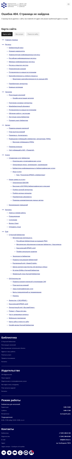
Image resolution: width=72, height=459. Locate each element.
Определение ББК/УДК (20, 183)
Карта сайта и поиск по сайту (19, 321)
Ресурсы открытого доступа (18, 65)
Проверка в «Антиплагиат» (18, 135)
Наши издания (5, 378)
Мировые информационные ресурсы (22, 62)
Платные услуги (6, 355)
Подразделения (14, 216)
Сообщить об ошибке (18, 446)
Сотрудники (13, 220)
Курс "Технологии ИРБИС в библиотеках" (30, 175)
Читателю (8, 92)
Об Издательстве (15, 278)
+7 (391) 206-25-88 (65, 436)
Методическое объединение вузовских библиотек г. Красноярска (38, 244)
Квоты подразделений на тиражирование (27, 292)
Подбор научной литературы (23, 190)
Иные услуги (17, 172)
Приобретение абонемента (22, 197)
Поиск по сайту (33, 34)
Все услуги (19, 34)
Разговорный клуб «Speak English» (25, 263)
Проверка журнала (15, 147)
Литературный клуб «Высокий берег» (22, 307)
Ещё (6, 231)
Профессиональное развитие (26, 251)
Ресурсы (8, 44)
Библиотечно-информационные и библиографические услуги (34, 168)
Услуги (7, 155)
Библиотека (9, 337)
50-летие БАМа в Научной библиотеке (26, 270)
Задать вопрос (5, 446)
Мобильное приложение (17, 318)
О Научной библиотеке (17, 235)
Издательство (10, 370)
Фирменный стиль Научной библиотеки (26, 274)
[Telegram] (9, 452)
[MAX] (26, 452)
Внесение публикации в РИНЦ (23, 142)
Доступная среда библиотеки (19, 117)
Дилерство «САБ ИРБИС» (18, 300)
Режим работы (11, 400)
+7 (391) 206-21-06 (65, 433)
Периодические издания (17, 69)
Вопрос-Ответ (14, 223)
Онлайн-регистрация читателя (23, 98)
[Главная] (15, 5)
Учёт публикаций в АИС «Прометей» (21, 150)
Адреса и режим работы (17, 213)
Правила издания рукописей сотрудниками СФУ (29, 281)
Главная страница (11, 40)
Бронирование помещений (18, 205)
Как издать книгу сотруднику (10, 384)
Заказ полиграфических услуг (23, 289)
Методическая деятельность (22, 238)
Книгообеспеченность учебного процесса (23, 76)
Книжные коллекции (16, 87)
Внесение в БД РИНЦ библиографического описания (31, 186)
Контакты (8, 210)
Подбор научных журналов (22, 193)
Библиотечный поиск (16, 48)
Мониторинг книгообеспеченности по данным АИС (30, 79)
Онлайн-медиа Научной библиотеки (21, 325)
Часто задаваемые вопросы (19, 314)
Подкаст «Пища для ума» (18, 311)
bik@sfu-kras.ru (65, 440)
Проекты (16, 296)
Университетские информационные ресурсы (24, 55)
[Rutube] (31, 452)
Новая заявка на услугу (17, 179)
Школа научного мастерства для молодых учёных (30, 267)
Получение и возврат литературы (20, 103)
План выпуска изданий (17, 132)
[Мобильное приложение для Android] (20, 452)
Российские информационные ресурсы (22, 58)
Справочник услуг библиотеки (19, 158)
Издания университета (17, 51)
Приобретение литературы (18, 84)
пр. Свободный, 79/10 (63, 443)
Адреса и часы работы (8, 351)
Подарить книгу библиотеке (18, 120)
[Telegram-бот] (14, 452)
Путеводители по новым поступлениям (22, 72)
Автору (7, 125)
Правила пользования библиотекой (25, 260)
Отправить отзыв (15, 227)
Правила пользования (8, 358)
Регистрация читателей (17, 95)
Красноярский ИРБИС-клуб (26, 248)
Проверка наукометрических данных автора (28, 200)
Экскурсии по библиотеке (21, 256)
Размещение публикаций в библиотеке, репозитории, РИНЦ (30, 139)
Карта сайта (7, 34)
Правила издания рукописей (19, 128)
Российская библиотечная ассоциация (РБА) (32, 241)
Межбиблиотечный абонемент (19, 106)
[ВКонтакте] (3, 452)
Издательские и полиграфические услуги (27, 161)
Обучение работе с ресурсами (19, 113)
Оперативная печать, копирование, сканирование (30, 165)
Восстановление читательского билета (13, 348)
